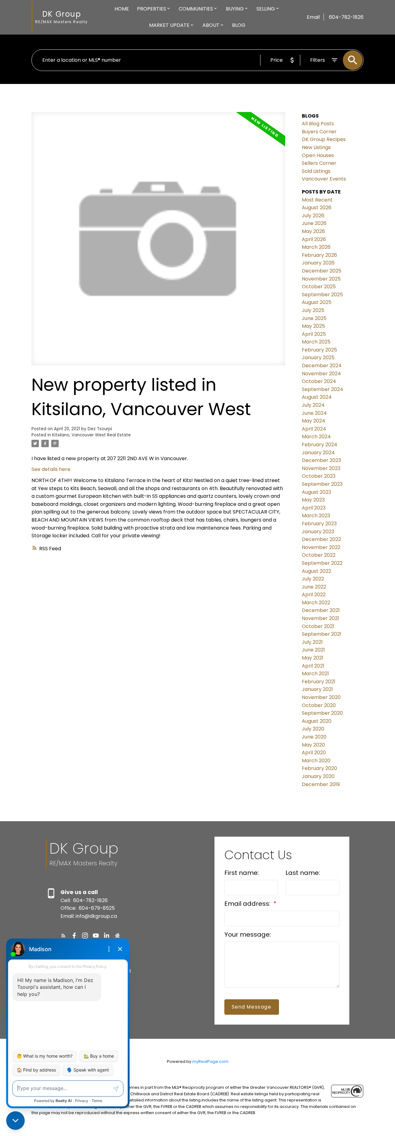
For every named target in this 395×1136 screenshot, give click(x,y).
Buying (235, 8)
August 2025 (316, 302)
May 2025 (313, 326)
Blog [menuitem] (238, 25)
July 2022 (313, 578)
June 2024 (314, 413)
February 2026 (319, 255)
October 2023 (318, 476)
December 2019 (321, 784)
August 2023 (316, 492)
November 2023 (321, 468)
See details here (50, 469)
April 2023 (314, 507)
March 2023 (316, 515)
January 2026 (318, 262)
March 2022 (316, 602)
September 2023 (322, 484)
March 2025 (316, 341)
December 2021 (321, 610)
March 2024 (316, 436)
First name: (241, 872)
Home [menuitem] (121, 8)
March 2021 (315, 673)
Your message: (247, 934)
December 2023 (321, 460)
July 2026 (313, 215)
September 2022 (322, 563)
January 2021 (317, 689)
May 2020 (313, 744)
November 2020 (321, 697)
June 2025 (314, 318)
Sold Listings (316, 171)
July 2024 (313, 405)
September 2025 (322, 294)
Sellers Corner (319, 163)
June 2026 (314, 223)
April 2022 (314, 594)
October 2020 (319, 705)
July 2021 (312, 642)
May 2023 (313, 499)
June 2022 (314, 586)
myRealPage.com (210, 1061)
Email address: (248, 903)
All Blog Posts (318, 123)
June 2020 (314, 736)
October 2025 (319, 286)
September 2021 (321, 634)
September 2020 (322, 713)
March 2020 (316, 760)
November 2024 (321, 373)
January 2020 (318, 776)
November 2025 (321, 278)
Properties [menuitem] (151, 8)
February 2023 (319, 523)
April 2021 (313, 665)
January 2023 (318, 531)
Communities (196, 8)
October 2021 (318, 626)
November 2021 (320, 618)
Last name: (302, 872)
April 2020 (314, 752)
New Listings (316, 147)
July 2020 (313, 728)
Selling (265, 8)
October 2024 (319, 381)
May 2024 (313, 420)
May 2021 (312, 657)
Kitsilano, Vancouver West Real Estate (91, 435)
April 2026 (314, 239)
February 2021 (318, 681)
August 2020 (316, 721)
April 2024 (314, 428)
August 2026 (316, 207)
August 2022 (316, 571)
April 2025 (314, 334)
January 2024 (318, 452)
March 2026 (316, 247)
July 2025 (313, 310)
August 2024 (317, 397)
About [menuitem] (210, 25)
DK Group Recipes (324, 139)
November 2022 (321, 547)
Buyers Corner (319, 131)
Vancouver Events (324, 178)
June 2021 (313, 649)
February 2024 (319, 444)
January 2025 (318, 357)
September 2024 (322, 389)
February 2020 (319, 768)
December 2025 (321, 270)
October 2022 (318, 555)
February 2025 (319, 349)
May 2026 (313, 231)
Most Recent (317, 199)
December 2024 (322, 365)
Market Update (169, 25)
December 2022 (321, 539)
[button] (63, 935)
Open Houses (318, 155)
